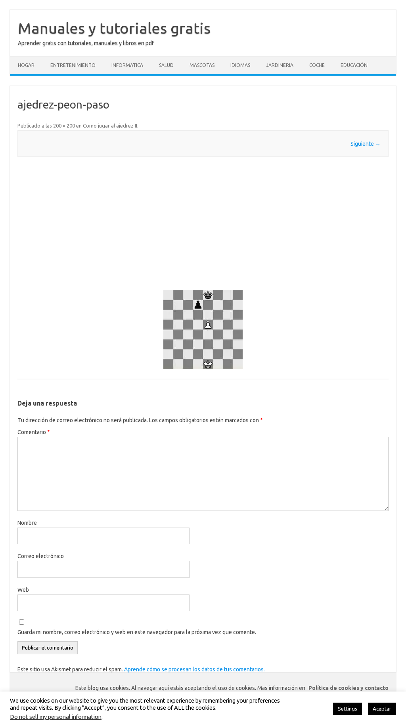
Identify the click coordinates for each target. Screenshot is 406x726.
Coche (317, 65)
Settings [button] (347, 708)
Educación (354, 65)
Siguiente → (365, 144)
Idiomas (240, 65)
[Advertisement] (202, 223)
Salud (166, 65)
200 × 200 (64, 125)
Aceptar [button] (382, 708)
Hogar (26, 65)
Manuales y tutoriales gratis (114, 28)
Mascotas (202, 65)
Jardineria (279, 65)
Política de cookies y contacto (348, 688)
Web (23, 590)
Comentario (33, 432)
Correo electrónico (40, 556)
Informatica (127, 65)
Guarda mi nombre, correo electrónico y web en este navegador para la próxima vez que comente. (136, 632)
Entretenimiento (73, 65)
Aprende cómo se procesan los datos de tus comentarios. (194, 669)
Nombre (27, 523)
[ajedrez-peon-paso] (202, 329)
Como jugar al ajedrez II (110, 125)
